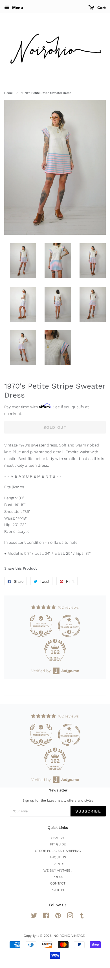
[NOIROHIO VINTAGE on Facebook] (46, 917)
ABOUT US (58, 857)
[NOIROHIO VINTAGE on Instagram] (70, 917)
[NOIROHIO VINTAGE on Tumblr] (82, 917)
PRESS (58, 877)
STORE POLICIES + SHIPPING (58, 851)
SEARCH (57, 838)
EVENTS (58, 864)
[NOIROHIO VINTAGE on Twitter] (34, 917)
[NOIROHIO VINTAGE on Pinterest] (58, 917)
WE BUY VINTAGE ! (57, 870)
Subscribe (88, 811)
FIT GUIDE (58, 844)
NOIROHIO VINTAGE (70, 936)
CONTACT (57, 883)
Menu (17, 7)
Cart (101, 7)
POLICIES (58, 890)
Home (8, 93)
